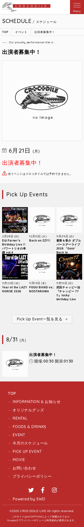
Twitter (31, 490)
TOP (12, 393)
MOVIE (19, 459)
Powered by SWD (29, 499)
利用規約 (51, 520)
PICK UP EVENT (27, 451)
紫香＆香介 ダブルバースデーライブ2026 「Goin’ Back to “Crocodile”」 (68, 248)
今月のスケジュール (30, 443)
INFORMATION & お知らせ (36, 401)
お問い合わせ (24, 468)
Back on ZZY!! (39, 240)
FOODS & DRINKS (29, 426)
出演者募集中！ (43, 355)
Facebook (42, 490)
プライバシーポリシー (32, 476)
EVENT (19, 434)
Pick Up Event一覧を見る (39, 319)
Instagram (54, 490)
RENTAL (20, 418)
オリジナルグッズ (28, 410)
